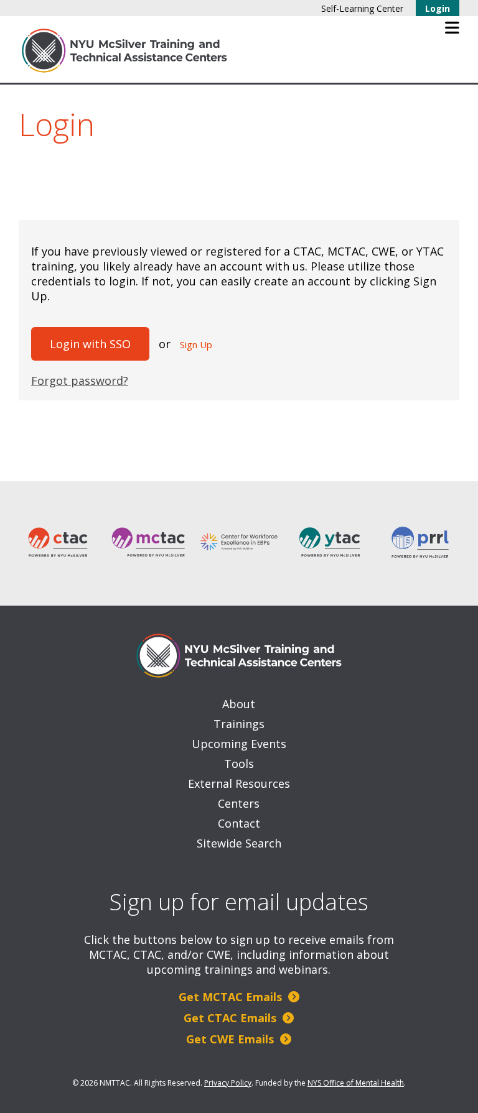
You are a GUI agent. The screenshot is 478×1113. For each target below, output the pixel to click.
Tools (239, 763)
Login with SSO (90, 343)
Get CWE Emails (231, 1039)
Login (437, 8)
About (238, 703)
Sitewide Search (239, 843)
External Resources (239, 783)
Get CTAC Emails (231, 1017)
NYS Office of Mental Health (355, 1083)
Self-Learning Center (362, 8)
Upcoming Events (239, 743)
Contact (239, 823)
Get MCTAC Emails (232, 996)
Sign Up (196, 344)
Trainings (239, 723)
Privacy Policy (227, 1083)
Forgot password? (79, 380)
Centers (239, 803)
